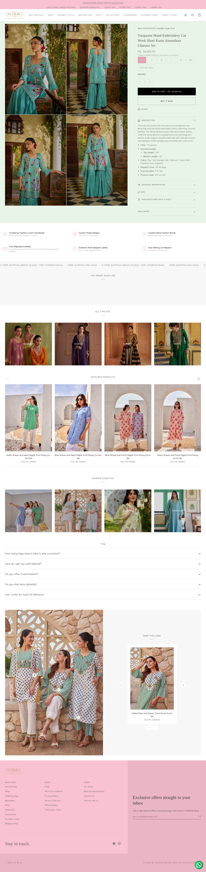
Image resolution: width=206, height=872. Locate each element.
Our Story (88, 786)
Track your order (53, 809)
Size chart (141, 74)
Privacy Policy (51, 796)
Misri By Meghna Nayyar (159, 862)
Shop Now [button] (10, 782)
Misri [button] (86, 782)
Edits (7, 805)
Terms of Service (52, 800)
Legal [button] (48, 782)
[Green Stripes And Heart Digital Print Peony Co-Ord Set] (28, 417)
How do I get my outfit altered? (23, 563)
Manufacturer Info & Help (156, 199)
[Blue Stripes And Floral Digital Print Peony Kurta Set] (127, 417)
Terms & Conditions (54, 791)
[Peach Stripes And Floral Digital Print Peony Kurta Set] (177, 417)
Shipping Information (153, 185)
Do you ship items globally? (21, 584)
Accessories (10, 814)
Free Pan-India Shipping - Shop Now (98, 3)
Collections (10, 809)
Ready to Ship (11, 823)
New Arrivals (11, 786)
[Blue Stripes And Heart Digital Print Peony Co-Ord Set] (78, 417)
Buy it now (167, 101)
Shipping (154, 55)
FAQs (47, 786)
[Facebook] (114, 843)
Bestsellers (10, 800)
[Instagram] (119, 843)
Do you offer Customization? (21, 573)
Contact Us (89, 796)
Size (143, 192)
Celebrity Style (11, 796)
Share (144, 109)
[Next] (198, 378)
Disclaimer (144, 211)
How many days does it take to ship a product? (32, 553)
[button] (50, 15)
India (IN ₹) (13, 862)
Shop (7, 791)
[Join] (198, 816)
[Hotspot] (34, 675)
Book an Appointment (94, 791)
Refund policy (51, 805)
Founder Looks (12, 819)
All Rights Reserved (189, 862)
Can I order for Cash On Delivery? (24, 594)
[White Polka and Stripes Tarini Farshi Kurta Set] (152, 678)
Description (148, 120)
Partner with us (91, 800)
